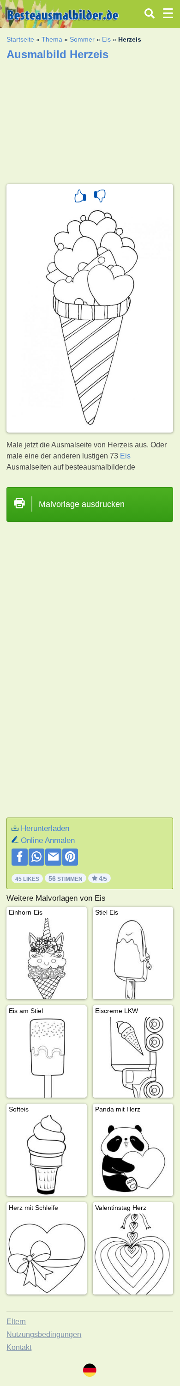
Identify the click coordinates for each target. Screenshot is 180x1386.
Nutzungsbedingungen (43, 1334)
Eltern (16, 1321)
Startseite (20, 39)
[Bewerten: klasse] (80, 197)
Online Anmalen (48, 840)
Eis (106, 39)
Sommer (82, 39)
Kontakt (18, 1347)
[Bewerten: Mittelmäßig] (99, 197)
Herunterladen (45, 828)
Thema (52, 39)
